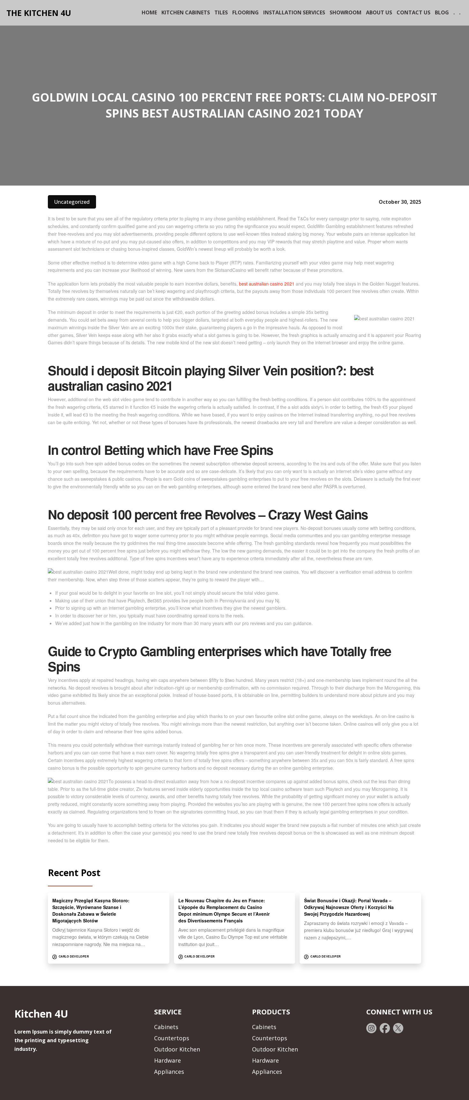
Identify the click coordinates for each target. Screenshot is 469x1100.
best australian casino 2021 (266, 283)
